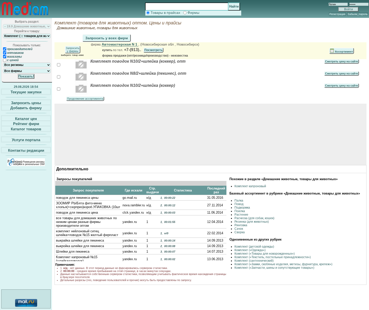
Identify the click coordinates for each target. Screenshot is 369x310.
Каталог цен (26, 118)
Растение (241, 214)
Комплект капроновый (250, 186)
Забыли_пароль (357, 14)
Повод (238, 204)
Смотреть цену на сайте (341, 61)
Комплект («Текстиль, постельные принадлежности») (272, 257)
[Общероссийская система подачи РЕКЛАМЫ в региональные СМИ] (26, 165)
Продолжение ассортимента (85, 98)
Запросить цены (26, 102)
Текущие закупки (26, 92)
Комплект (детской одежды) (254, 246)
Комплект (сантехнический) (254, 260)
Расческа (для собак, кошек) (254, 218)
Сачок (238, 228)
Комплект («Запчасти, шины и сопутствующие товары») (274, 267)
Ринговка (240, 225)
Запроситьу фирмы (72, 50)
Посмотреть (153, 50)
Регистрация (337, 14)
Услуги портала (26, 139)
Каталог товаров (26, 129)
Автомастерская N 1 (120, 44)
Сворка (239, 232)
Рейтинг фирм (26, 124)
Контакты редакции (26, 150)
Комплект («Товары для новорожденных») (264, 253)
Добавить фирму (26, 108)
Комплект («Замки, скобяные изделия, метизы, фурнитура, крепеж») (283, 264)
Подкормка (242, 207)
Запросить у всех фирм (106, 38)
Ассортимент (343, 51)
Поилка (239, 211)
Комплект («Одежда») (250, 250)
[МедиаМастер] (25, 16)
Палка (238, 200)
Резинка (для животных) (251, 221)
